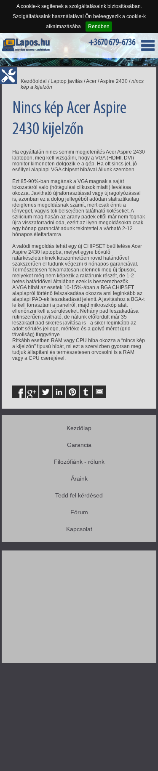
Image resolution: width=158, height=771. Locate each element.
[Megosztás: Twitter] (45, 392)
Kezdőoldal (34, 81)
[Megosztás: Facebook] (18, 392)
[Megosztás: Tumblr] (86, 392)
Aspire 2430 (114, 81)
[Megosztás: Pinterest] (72, 392)
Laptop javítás (67, 81)
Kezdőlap (79, 428)
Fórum (79, 512)
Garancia (79, 444)
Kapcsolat (79, 529)
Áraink (79, 478)
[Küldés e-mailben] (99, 392)
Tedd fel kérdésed (79, 495)
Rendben (99, 26)
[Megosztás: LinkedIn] (59, 392)
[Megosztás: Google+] (32, 392)
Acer (91, 81)
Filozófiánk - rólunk (79, 461)
